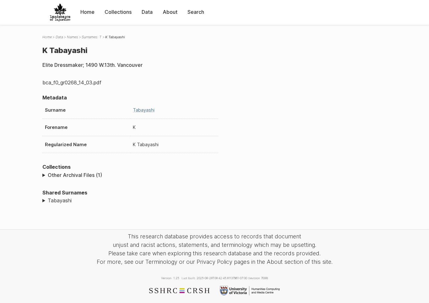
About (170, 12)
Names (72, 37)
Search (195, 12)
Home (87, 12)
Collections (118, 12)
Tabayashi (144, 110)
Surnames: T (91, 37)
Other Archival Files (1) (75, 175)
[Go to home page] (60, 12)
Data (147, 12)
